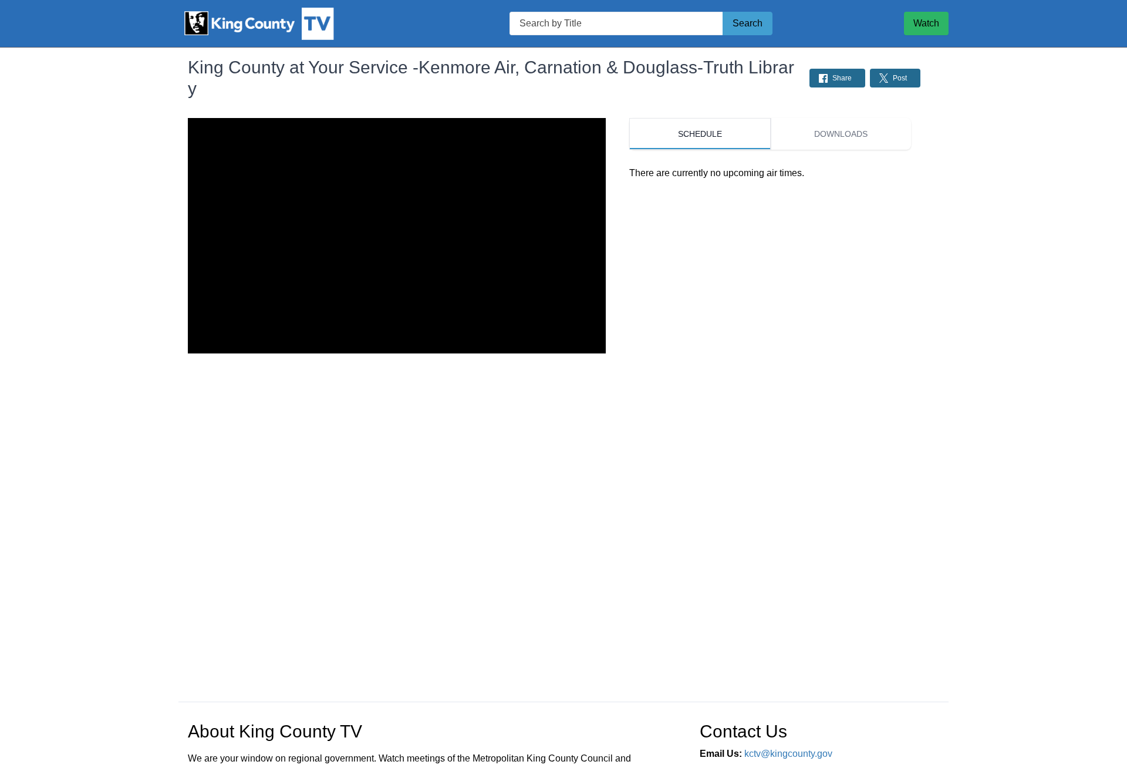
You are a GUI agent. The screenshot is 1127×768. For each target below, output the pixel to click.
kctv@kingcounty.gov (788, 754)
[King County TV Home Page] (278, 23)
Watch (926, 23)
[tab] (699, 134)
